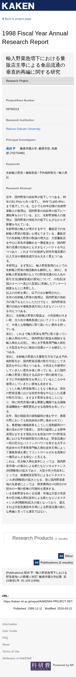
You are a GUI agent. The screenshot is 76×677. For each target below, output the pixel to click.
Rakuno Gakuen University (23, 128)
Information (9, 624)
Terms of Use (10, 651)
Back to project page (17, 18)
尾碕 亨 (10, 148)
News (6, 644)
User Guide (9, 630)
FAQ (5, 637)
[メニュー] (71, 5)
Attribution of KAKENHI (17, 658)
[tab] (40, 538)
